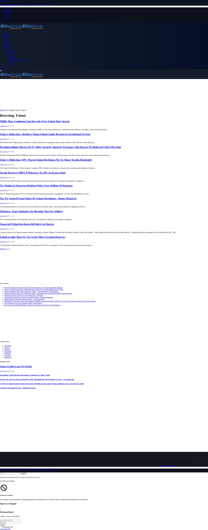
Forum (6, 16)
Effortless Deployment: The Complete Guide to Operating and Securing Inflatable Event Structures (38, 293)
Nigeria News (4, 126)
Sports (6, 45)
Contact (7, 18)
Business (7, 35)
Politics (6, 43)
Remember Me (8, 527)
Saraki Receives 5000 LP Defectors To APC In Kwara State (33, 172)
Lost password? (5, 529)
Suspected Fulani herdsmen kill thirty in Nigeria (27, 224)
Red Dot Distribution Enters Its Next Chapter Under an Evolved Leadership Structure (33, 288)
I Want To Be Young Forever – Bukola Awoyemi (17, 388)
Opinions (12, 57)
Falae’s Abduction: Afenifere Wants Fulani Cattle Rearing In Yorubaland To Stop (45, 134)
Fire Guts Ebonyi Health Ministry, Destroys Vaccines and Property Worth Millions (32, 305)
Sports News (3, 371)
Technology (8, 47)
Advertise (7, 10)
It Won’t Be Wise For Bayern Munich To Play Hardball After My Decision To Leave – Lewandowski (37, 379)
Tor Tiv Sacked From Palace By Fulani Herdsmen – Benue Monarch (38, 198)
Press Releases (14, 59)
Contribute (8, 12)
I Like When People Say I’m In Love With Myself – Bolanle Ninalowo (28, 297)
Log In (3, 525)
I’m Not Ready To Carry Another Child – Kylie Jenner (23, 303)
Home (6, 33)
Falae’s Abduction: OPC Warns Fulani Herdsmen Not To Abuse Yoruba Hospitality (46, 159)
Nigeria (6, 41)
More (6, 49)
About (6, 8)
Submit (23, 473)
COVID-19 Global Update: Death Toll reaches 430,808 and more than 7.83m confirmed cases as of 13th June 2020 (42, 384)
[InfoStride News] (21, 30)
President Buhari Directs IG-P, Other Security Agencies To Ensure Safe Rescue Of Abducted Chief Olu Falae (60, 147)
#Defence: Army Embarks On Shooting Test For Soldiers (31, 211)
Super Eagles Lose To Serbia (16, 366)
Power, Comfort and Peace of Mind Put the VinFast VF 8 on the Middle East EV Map (33, 290)
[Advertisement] (65, 94)
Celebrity (7, 37)
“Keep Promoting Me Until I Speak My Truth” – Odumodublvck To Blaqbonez (31, 291)
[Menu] (1, 70)
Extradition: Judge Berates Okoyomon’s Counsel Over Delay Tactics (25, 375)
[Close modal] (1, 483)
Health (11, 55)
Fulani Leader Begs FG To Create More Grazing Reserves (32, 237)
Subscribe (3, 68)
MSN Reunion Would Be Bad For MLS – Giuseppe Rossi (24, 299)
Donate (6, 14)
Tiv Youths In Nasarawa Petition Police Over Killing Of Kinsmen (36, 185)
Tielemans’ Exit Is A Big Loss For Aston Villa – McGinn (23, 295)
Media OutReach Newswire (18, 60)
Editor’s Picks (13, 53)
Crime (6, 39)
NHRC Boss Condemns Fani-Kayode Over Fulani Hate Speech (35, 121)
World (11, 62)
